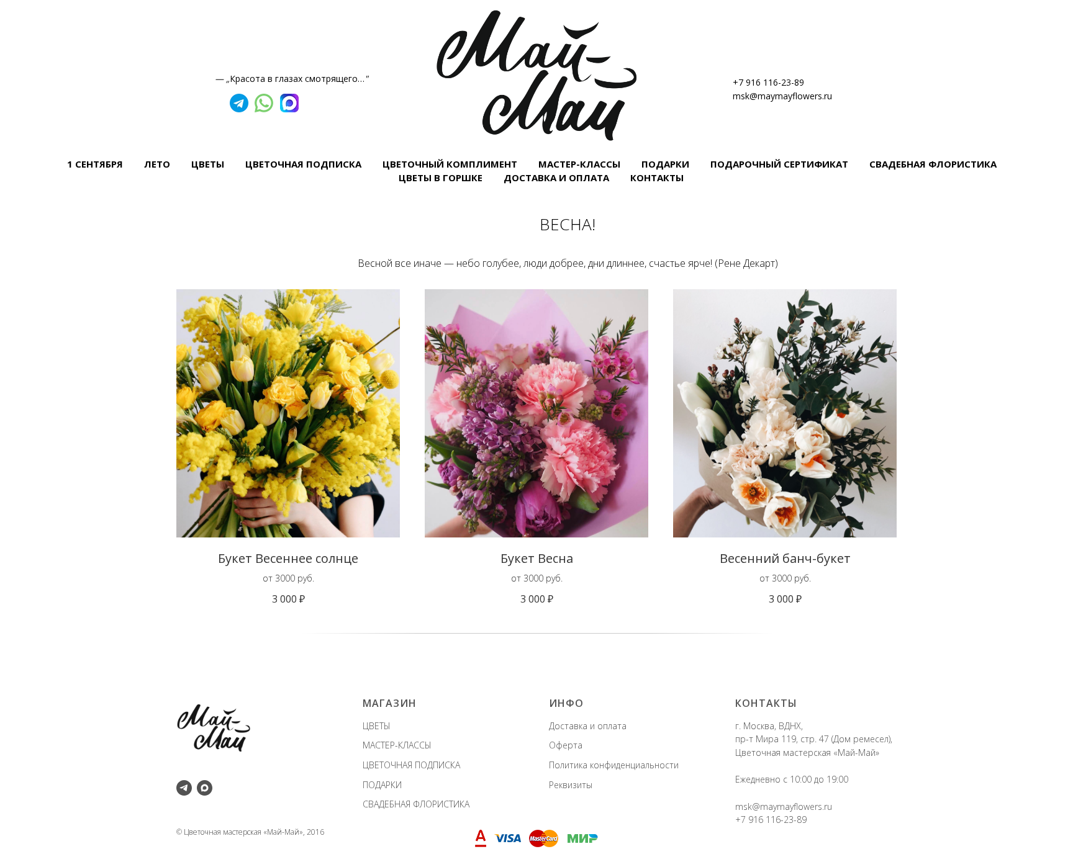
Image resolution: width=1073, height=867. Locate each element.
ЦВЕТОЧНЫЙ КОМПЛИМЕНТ (450, 164)
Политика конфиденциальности (614, 765)
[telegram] (184, 788)
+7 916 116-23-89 (768, 82)
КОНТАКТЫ (657, 177)
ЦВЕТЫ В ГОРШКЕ (440, 177)
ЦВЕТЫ (207, 164)
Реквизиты (570, 785)
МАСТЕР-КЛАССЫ (579, 164)
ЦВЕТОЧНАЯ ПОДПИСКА (303, 164)
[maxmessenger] (204, 788)
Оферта (565, 745)
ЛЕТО (157, 164)
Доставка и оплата (588, 726)
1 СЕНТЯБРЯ (95, 164)
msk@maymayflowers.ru (782, 96)
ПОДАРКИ (665, 164)
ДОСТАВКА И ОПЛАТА (556, 177)
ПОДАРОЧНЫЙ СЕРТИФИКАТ (779, 164)
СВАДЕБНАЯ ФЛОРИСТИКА (933, 164)
